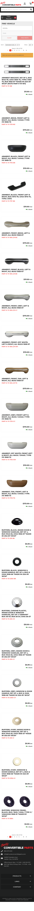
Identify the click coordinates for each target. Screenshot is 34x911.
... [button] (21, 837)
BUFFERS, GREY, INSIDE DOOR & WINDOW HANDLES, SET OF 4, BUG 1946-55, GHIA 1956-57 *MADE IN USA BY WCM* (16, 654)
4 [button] (16, 837)
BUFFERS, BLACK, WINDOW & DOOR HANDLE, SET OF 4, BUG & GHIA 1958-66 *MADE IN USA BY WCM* (16, 573)
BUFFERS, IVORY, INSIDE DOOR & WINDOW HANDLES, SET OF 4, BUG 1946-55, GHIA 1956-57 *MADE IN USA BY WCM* (16, 733)
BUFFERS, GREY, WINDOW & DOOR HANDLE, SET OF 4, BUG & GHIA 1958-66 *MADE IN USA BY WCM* (17, 693)
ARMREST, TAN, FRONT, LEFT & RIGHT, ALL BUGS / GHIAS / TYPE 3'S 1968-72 (15, 494)
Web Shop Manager (23, 899)
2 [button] (12, 837)
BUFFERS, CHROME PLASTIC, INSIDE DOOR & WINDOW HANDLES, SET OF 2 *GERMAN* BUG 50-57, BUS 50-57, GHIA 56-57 (16, 614)
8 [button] (23, 837)
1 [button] (10, 837)
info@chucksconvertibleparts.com (15, 854)
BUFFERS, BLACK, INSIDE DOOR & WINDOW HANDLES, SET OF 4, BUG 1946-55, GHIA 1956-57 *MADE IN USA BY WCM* (16, 533)
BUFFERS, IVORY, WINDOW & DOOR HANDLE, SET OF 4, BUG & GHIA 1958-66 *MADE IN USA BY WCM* (16, 773)
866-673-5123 (8, 851)
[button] (7, 837)
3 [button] (14, 837)
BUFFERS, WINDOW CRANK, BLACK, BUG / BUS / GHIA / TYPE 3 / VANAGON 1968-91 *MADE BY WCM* (17, 813)
